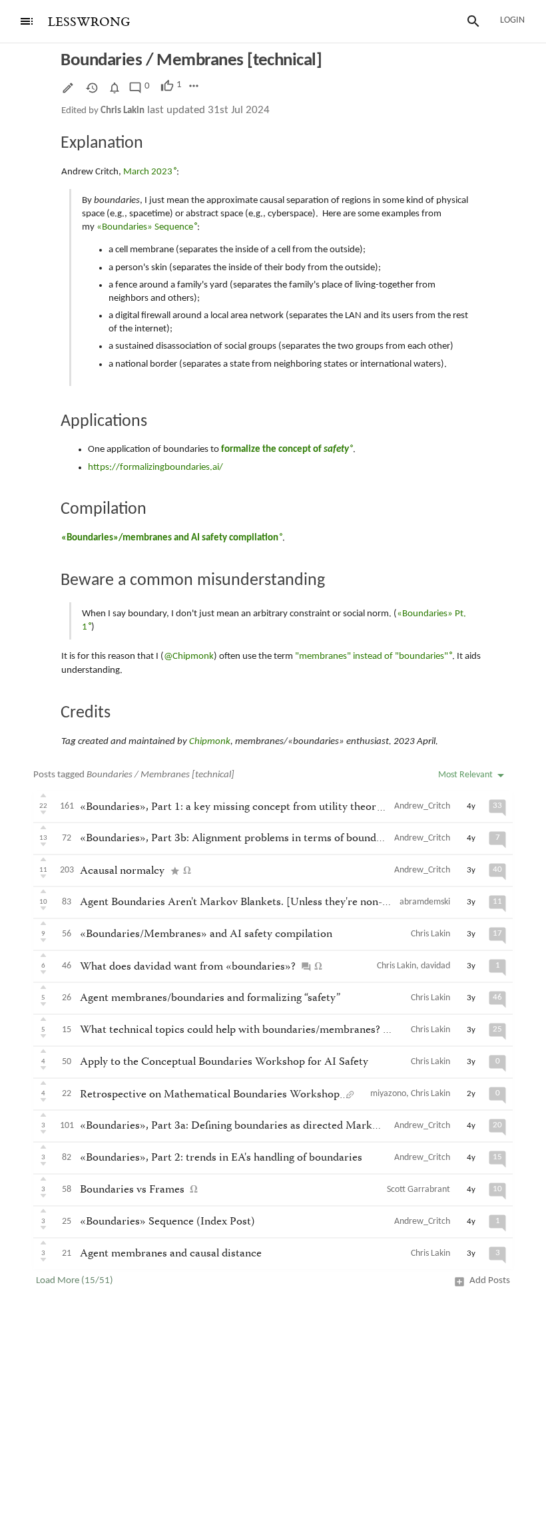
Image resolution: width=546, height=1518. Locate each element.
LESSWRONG (89, 22)
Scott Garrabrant (418, 1190)
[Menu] (27, 21)
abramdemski (425, 902)
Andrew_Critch (422, 806)
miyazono (388, 1094)
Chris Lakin (122, 111)
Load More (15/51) (74, 1281)
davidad (435, 966)
